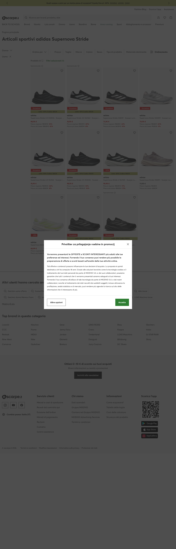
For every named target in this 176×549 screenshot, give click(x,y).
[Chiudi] (128, 244)
